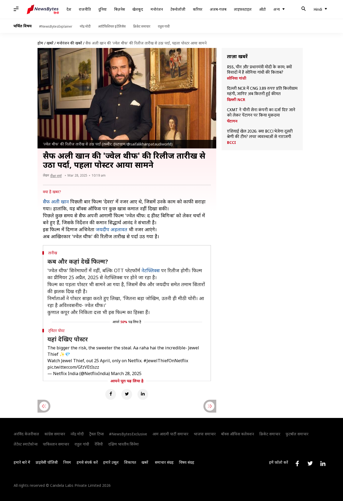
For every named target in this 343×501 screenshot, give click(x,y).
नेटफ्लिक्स (150, 270)
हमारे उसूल (111, 462)
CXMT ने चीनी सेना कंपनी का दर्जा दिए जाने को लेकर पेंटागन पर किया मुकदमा (261, 112)
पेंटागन (232, 121)
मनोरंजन (157, 9)
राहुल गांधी (164, 26)
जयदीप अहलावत (111, 229)
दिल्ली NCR (236, 99)
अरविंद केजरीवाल (26, 433)
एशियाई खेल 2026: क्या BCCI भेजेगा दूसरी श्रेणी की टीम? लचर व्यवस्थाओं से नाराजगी (260, 134)
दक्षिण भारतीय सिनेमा (123, 444)
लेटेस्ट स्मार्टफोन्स (26, 444)
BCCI (231, 142)
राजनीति (85, 9)
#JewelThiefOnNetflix (165, 361)
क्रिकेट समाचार (141, 26)
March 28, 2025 (126, 373)
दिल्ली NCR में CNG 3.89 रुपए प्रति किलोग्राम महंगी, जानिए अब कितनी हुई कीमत (262, 91)
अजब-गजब (218, 9)
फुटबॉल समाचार (297, 433)
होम (40, 43)
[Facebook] (110, 394)
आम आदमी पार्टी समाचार (170, 433)
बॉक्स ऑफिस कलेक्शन (237, 433)
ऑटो (262, 9)
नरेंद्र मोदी (85, 26)
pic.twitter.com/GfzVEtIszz (73, 367)
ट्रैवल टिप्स (96, 433)
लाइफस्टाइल (243, 9)
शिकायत (130, 462)
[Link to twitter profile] (310, 463)
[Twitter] (126, 394)
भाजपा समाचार (205, 433)
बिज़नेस (119, 9)
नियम (67, 462)
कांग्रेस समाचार (54, 433)
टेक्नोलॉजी (177, 9)
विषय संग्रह (186, 462)
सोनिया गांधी (236, 78)
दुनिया (102, 9)
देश (68, 9)
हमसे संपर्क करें (87, 462)
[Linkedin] (142, 394)
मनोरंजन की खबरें (69, 43)
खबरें (50, 43)
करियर (197, 9)
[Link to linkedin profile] (322, 463)
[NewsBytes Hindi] (43, 9)
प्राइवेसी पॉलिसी (47, 462)
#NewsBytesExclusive (128, 433)
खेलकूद (137, 9)
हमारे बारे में (22, 462)
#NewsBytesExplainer (55, 26)
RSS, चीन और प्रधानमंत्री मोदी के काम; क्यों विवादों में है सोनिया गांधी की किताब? (259, 70)
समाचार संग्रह (164, 462)
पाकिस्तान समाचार (56, 444)
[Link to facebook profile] (297, 463)
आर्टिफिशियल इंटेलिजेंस (112, 26)
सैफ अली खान (56, 201)
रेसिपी (99, 444)
